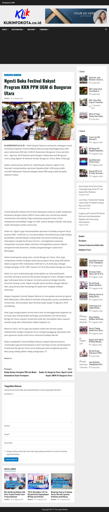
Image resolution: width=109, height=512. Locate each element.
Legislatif (65, 484)
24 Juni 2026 (95, 356)
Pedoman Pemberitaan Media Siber (91, 245)
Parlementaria (57, 486)
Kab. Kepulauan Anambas (14, 484)
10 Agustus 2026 (97, 322)
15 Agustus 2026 (97, 165)
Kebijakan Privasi (85, 249)
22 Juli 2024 (95, 119)
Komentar (9, 394)
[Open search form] (106, 29)
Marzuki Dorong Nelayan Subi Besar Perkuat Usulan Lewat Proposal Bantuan (14, 494)
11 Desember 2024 (95, 106)
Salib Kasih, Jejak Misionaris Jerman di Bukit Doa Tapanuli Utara (96, 79)
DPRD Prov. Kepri (11, 482)
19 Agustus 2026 (97, 154)
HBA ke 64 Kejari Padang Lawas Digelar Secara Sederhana (96, 115)
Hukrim (32, 484)
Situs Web (8, 443)
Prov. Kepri (17, 75)
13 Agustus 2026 (97, 176)
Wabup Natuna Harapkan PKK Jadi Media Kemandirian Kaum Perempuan (20, 372)
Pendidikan (43, 29)
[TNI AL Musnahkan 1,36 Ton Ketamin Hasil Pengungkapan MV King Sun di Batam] (38, 481)
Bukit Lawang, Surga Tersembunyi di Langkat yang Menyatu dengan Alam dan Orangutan (96, 90)
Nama (7, 426)
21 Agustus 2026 (97, 142)
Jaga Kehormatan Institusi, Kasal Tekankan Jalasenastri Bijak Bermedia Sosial (96, 161)
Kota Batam (39, 484)
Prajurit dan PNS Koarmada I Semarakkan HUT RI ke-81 (95, 138)
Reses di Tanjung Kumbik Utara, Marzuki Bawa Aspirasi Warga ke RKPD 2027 (96, 329)
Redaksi (7, 98)
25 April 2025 (95, 83)
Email (7, 434)
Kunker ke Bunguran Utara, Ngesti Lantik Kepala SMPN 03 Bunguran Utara (55, 372)
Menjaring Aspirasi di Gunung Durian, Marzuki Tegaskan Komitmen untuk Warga (61, 494)
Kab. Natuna (8, 75)
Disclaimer (82, 240)
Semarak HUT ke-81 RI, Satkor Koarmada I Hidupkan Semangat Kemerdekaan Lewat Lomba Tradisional (96, 172)
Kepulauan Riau (17, 29)
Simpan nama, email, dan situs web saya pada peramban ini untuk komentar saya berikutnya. (36, 452)
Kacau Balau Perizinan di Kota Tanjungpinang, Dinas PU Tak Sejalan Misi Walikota (91, 189)
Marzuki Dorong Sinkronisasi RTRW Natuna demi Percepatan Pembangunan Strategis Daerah (95, 352)
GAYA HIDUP (31, 29)
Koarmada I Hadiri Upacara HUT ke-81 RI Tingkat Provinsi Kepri (96, 273)
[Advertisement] (54, 48)
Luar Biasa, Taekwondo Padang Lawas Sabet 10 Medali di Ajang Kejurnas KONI (91, 203)
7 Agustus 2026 (96, 345)
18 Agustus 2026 (97, 277)
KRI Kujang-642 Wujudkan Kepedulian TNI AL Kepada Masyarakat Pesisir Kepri (96, 150)
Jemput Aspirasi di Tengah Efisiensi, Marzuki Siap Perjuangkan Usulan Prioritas (95, 307)
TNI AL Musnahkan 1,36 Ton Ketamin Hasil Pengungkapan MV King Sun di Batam (38, 494)
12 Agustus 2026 (97, 300)
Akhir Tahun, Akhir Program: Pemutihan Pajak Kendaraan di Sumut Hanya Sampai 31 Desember (96, 101)
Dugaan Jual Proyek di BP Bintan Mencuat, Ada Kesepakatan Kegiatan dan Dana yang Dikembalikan (96, 341)
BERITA (4, 29)
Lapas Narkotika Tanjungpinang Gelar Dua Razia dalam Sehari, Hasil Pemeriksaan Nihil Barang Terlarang (95, 363)
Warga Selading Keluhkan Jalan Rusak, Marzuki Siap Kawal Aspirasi (96, 318)
